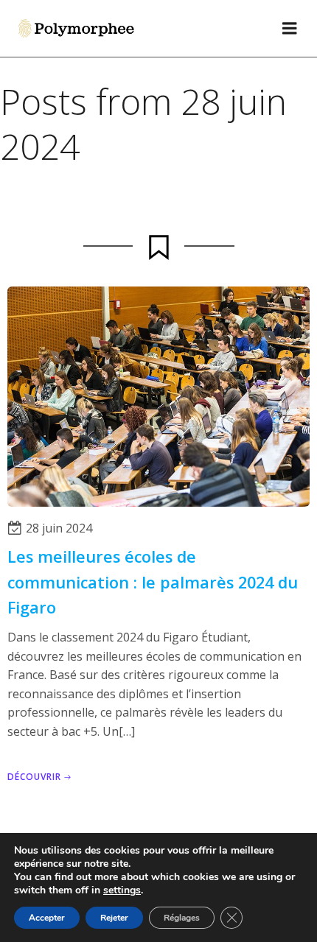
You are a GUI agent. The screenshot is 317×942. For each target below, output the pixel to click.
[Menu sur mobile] (289, 28)
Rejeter (114, 918)
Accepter (47, 918)
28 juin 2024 (59, 528)
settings (122, 890)
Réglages (182, 918)
